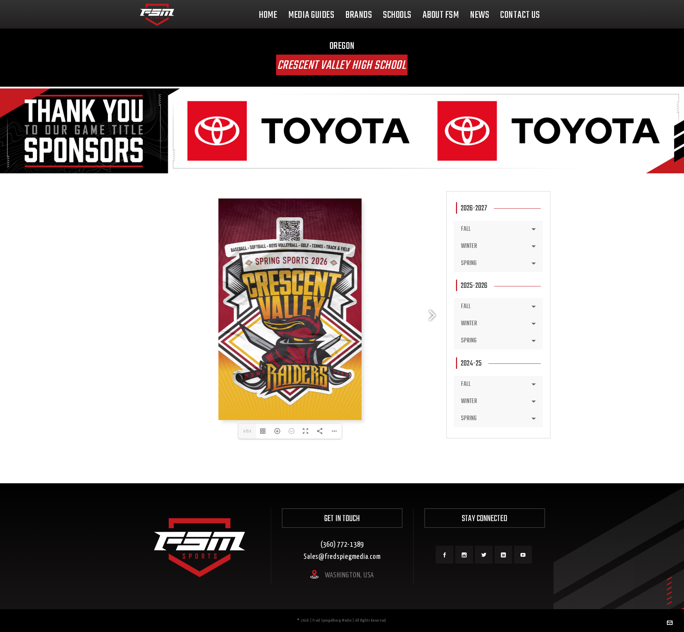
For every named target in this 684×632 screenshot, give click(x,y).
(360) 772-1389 (342, 544)
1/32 (247, 431)
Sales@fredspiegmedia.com (342, 556)
